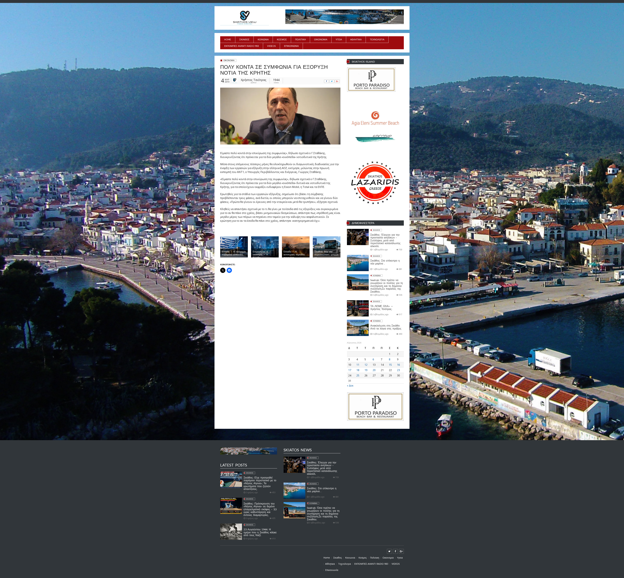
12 (365, 365)
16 (398, 365)
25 (357, 375)
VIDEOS (271, 46)
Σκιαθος (244, 39)
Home (227, 39)
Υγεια (339, 39)
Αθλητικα (356, 39)
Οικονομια (320, 39)
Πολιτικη (300, 39)
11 (357, 365)
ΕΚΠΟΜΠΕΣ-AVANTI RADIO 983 (241, 46)
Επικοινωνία (291, 46)
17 (349, 370)
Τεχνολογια (377, 39)
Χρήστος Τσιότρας (253, 80)
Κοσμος (282, 39)
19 (365, 370)
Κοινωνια (263, 39)
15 (390, 365)
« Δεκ (350, 385)
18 (357, 370)
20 (374, 370)
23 (398, 370)
